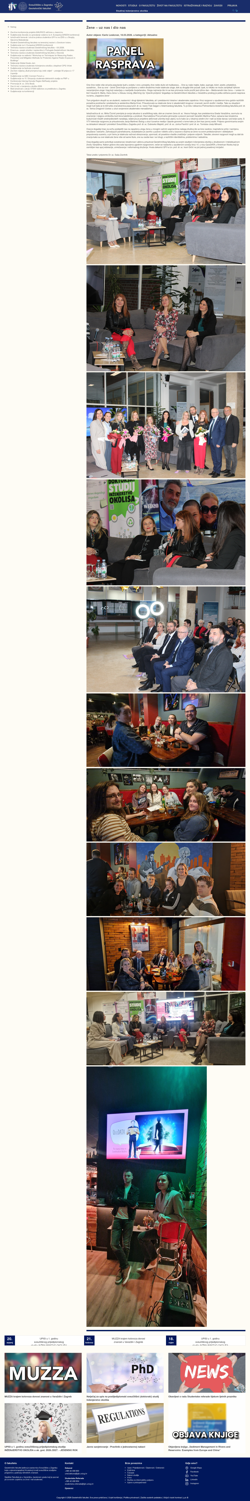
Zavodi (220, 5)
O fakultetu (147, 5)
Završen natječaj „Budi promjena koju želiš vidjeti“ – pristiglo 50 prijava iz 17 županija (42, 72)
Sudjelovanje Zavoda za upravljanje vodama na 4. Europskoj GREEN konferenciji (44, 34)
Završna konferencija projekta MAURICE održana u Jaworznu (36, 32)
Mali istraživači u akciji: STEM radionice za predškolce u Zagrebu (38, 88)
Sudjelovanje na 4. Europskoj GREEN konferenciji (31, 45)
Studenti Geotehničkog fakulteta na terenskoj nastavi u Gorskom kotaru (40, 42)
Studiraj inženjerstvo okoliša (132, 10)
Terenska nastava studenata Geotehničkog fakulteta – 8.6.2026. (37, 47)
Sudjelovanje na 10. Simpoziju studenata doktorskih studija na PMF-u (39, 78)
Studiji (132, 5)
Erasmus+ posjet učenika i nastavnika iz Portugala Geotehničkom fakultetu (42, 50)
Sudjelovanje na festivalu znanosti (24, 68)
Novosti (121, 5)
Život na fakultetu (169, 5)
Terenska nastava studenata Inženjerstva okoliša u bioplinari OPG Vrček (41, 65)
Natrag (13, 26)
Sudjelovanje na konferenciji (22, 91)
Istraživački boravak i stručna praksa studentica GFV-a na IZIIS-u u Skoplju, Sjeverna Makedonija (42, 38)
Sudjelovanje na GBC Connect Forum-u (27, 75)
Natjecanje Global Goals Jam (22, 63)
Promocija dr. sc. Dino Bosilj (22, 83)
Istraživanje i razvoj (198, 5)
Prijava (232, 5)
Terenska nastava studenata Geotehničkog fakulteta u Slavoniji (37, 52)
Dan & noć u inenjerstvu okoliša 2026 (26, 86)
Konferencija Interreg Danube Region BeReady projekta (33, 81)
